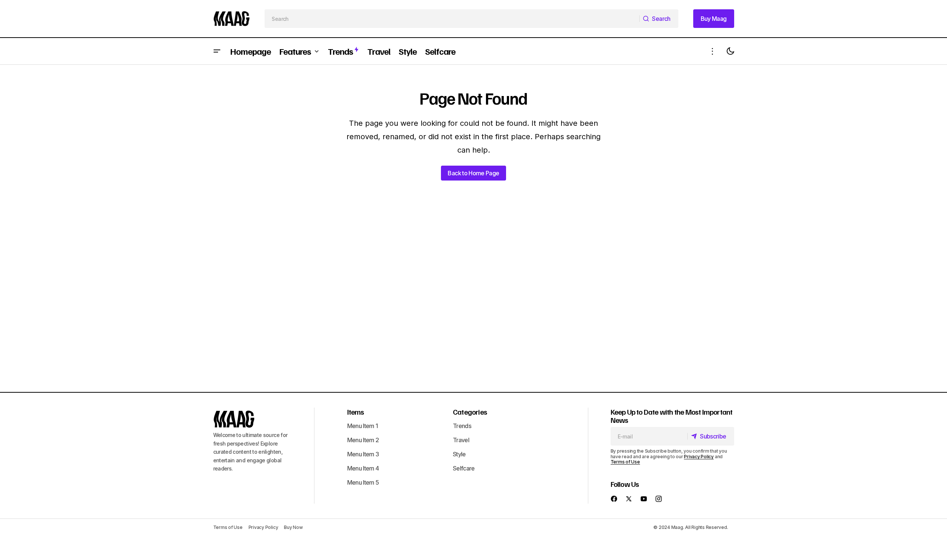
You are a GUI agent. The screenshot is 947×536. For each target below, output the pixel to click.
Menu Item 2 (363, 440)
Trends (462, 426)
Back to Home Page (473, 173)
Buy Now (293, 527)
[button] (217, 51)
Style (459, 454)
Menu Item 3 (363, 454)
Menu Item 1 (362, 426)
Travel (461, 440)
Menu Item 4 (363, 468)
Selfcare (464, 468)
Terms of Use (625, 462)
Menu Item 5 (363, 482)
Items (355, 412)
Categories (470, 412)
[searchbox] (452, 19)
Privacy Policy (699, 456)
